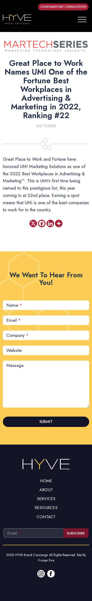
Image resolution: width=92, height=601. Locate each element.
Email (13, 320)
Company (17, 335)
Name (14, 305)
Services (46, 499)
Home (46, 481)
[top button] (46, 464)
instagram (41, 573)
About (46, 490)
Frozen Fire (46, 560)
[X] (33, 223)
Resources (46, 508)
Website (14, 350)
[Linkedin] (50, 223)
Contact (46, 517)
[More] (59, 223)
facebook (51, 573)
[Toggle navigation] (82, 18)
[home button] (17, 18)
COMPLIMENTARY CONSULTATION (63, 7)
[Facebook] (42, 223)
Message (15, 365)
